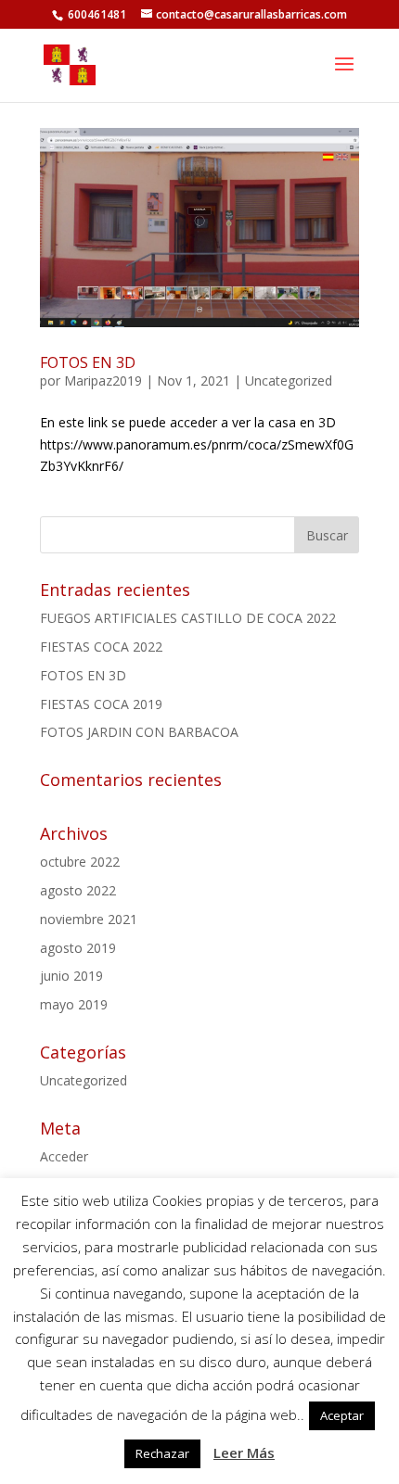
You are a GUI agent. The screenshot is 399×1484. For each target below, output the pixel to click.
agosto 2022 (78, 890)
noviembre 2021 (88, 919)
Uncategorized (288, 380)
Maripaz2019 (103, 380)
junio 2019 (71, 975)
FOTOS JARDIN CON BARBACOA (139, 732)
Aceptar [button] (342, 1415)
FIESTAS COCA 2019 (101, 704)
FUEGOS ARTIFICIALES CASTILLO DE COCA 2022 (188, 618)
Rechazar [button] (162, 1453)
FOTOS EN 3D (87, 362)
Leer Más (244, 1452)
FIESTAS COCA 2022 (101, 646)
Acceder (64, 1156)
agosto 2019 (78, 948)
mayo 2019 (74, 1004)
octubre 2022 (80, 861)
